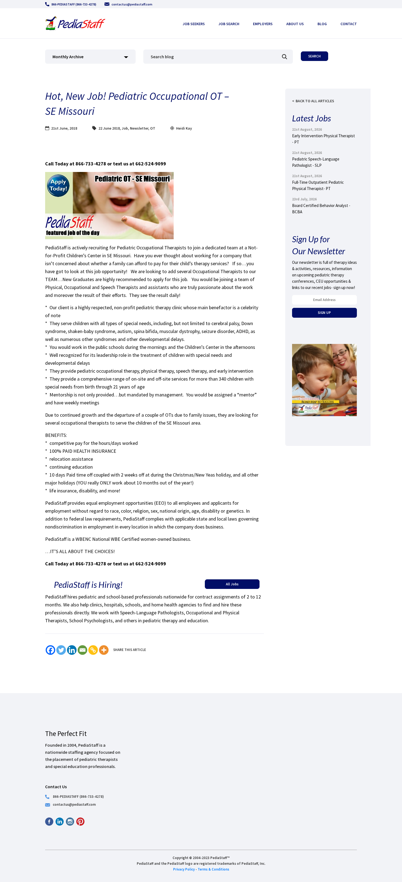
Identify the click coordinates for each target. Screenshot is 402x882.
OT (152, 128)
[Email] (82, 650)
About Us (295, 23)
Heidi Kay (184, 128)
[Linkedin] (72, 650)
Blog (322, 23)
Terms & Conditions (213, 869)
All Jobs (232, 584)
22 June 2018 (109, 128)
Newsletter (139, 128)
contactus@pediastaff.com (132, 4)
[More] (104, 650)
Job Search (229, 23)
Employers (263, 23)
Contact (348, 23)
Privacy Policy (184, 869)
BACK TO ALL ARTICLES (315, 100)
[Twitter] (61, 650)
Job (125, 128)
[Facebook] (50, 650)
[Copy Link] (93, 650)
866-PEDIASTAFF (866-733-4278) (73, 4)
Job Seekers (194, 23)
